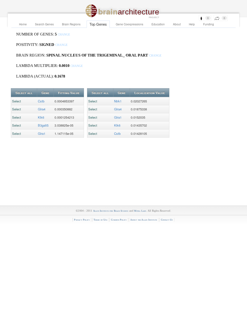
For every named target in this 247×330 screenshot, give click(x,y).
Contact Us (167, 219)
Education (158, 24)
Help (192, 24)
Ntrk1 (118, 101)
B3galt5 (43, 125)
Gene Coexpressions (129, 24)
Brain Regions (71, 24)
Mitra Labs (140, 210)
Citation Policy (119, 219)
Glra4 (41, 109)
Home (23, 24)
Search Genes (44, 24)
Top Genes (98, 24)
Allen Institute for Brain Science (111, 210)
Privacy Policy (82, 219)
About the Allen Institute (143, 219)
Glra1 (41, 133)
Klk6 (41, 117)
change (64, 34)
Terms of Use (100, 219)
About (177, 24)
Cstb (41, 101)
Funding (208, 24)
